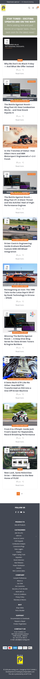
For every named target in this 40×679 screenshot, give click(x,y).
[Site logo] (3, 8)
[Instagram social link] (18, 512)
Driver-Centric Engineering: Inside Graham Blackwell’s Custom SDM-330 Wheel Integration (18, 247)
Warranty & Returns (20, 600)
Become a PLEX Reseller (20, 589)
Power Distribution (19, 565)
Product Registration (19, 624)
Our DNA (20, 583)
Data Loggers (18, 549)
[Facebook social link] (16, 512)
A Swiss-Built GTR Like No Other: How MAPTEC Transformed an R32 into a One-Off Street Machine (17, 386)
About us (20, 581)
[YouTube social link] (21, 512)
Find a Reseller (19, 610)
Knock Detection (20, 101)
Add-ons (18, 536)
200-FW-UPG (19, 533)
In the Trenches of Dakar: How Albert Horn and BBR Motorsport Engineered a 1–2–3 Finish (19, 154)
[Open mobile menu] (33, 8)
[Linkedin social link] (24, 512)
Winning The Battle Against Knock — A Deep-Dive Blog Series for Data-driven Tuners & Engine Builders (19, 340)
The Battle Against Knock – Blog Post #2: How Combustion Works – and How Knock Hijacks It (19, 108)
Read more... (20, 73)
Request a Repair (20, 621)
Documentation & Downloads (19, 618)
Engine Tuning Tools (18, 554)
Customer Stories (18, 147)
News (20, 60)
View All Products (20, 525)
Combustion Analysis (18, 544)
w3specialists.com (28, 672)
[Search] (29, 8)
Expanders (19, 557)
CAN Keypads (19, 541)
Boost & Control (19, 538)
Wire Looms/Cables (19, 571)
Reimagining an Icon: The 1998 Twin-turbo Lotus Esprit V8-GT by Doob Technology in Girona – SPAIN (19, 293)
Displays (18, 552)
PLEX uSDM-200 (27, 379)
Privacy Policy (20, 597)
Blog (12, 101)
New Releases (18, 563)
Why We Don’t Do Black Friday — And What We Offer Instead (19, 65)
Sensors (18, 568)
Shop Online (20, 608)
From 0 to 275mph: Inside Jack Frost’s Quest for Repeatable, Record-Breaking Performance (19, 432)
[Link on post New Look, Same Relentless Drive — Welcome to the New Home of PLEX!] (20, 457)
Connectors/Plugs (18, 546)
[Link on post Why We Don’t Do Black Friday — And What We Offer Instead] (20, 48)
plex (19, 70)
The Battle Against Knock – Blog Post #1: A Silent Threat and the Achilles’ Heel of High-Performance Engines (19, 201)
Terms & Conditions (20, 594)
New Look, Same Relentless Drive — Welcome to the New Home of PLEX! (18, 475)
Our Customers (20, 586)
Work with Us (20, 592)
